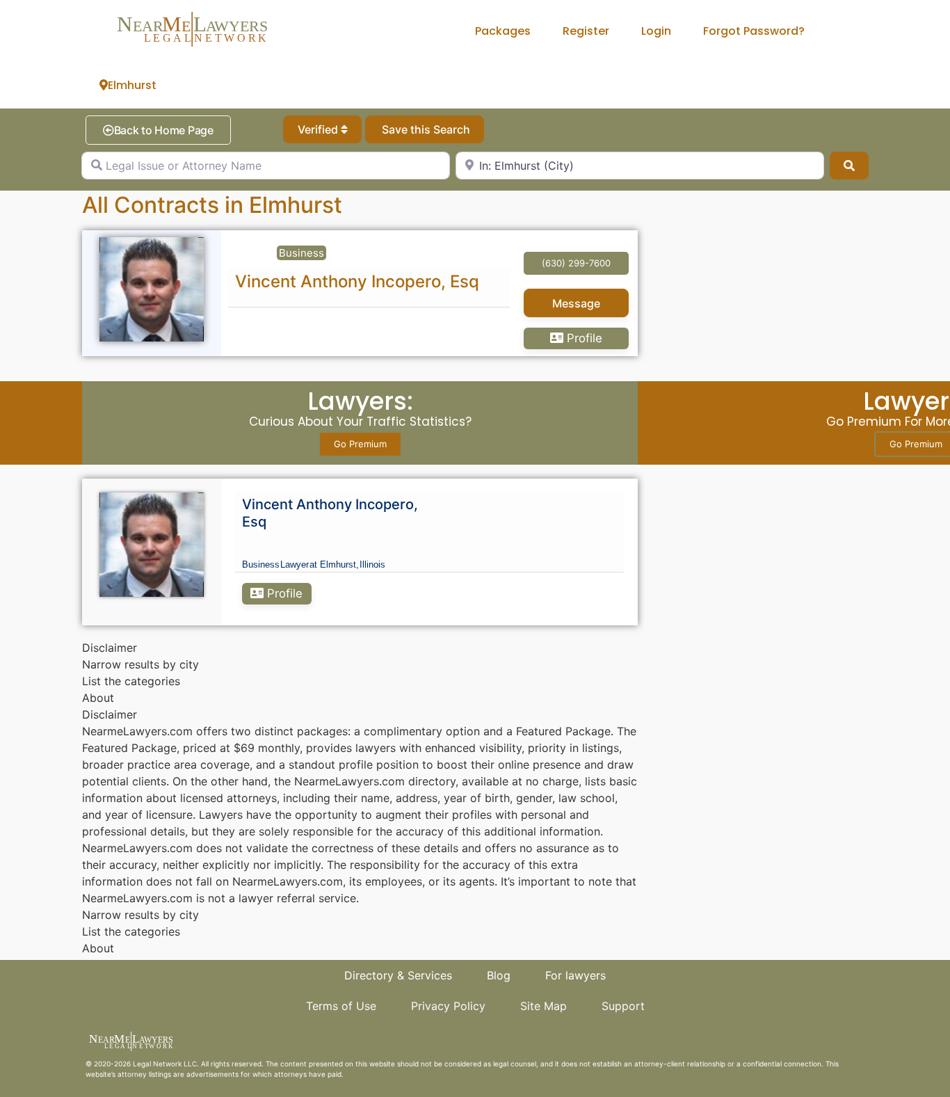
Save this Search (424, 129)
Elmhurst (132, 85)
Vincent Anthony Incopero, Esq (357, 281)
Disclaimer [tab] (109, 648)
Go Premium (360, 443)
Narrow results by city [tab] (140, 664)
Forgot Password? (754, 31)
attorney (132, 1074)
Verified (319, 129)
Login (656, 31)
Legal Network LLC (165, 1063)
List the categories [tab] (131, 681)
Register (586, 31)
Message (576, 303)
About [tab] (98, 698)
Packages (503, 31)
